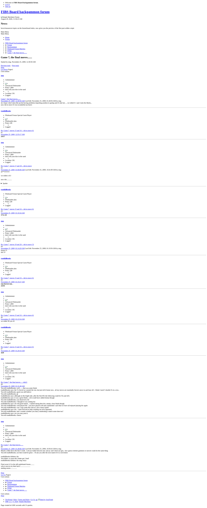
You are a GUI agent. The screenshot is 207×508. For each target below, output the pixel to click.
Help (15, 500)
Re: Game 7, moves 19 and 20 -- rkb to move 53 (17, 244)
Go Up (3, 475)
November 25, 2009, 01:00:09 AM (13, 170)
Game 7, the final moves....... (10, 99)
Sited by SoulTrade (46, 500)
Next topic (15, 66)
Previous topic (6, 66)
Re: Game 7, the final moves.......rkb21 (14, 382)
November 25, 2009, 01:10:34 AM (13, 213)
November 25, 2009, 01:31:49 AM (13, 386)
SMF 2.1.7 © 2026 (11, 502)
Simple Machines (25, 502)
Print (2, 67)
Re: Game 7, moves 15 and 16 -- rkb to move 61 (17, 131)
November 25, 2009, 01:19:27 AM (13, 282)
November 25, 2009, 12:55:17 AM (13, 134)
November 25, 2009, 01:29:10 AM (13, 351)
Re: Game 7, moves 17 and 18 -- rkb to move (16, 166)
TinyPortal (8, 500)
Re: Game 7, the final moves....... (12, 445)
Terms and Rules (23, 500)
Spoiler (5, 183)
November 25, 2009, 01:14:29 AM (13, 248)
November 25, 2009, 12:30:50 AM (13, 101)
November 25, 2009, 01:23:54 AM (13, 319)
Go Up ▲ (34, 500)
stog (2, 76)
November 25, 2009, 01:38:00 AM (13, 449)
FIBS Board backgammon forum (25, 12)
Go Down (4, 69)
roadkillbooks (6, 111)
